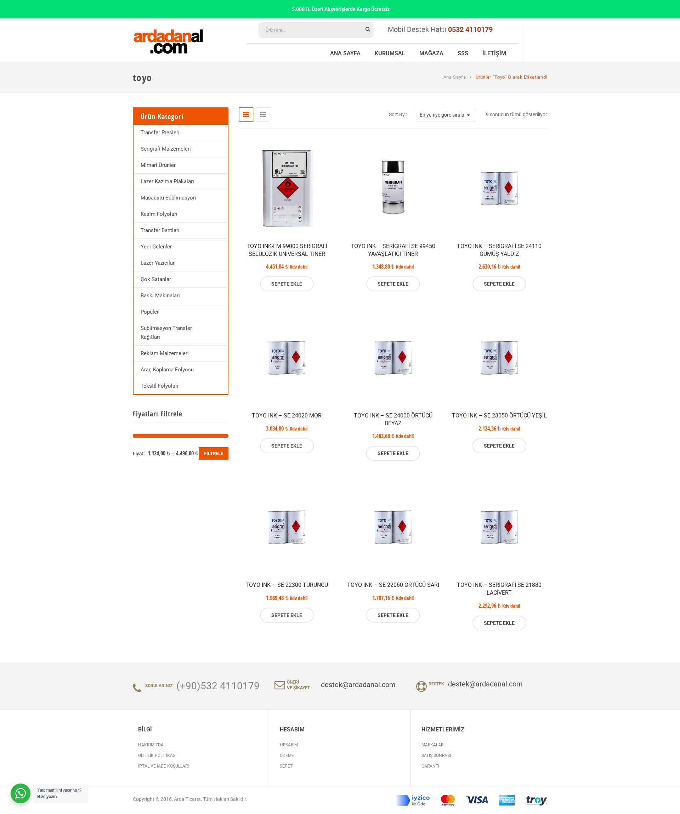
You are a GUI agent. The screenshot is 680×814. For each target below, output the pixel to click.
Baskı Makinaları (160, 295)
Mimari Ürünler (158, 165)
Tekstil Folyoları (159, 386)
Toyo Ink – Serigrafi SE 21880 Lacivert (499, 589)
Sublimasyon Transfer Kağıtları (166, 332)
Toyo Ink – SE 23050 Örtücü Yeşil (499, 415)
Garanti (430, 766)
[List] (263, 114)
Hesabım (289, 744)
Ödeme (287, 755)
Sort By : (398, 114)
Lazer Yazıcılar (158, 263)
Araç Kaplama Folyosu (167, 369)
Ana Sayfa (454, 77)
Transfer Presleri (160, 132)
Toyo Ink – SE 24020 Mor (287, 415)
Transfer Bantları (160, 230)
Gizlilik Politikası (157, 755)
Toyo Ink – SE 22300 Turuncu (286, 585)
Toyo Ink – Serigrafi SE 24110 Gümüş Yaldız (499, 250)
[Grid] (246, 114)
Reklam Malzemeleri (165, 353)
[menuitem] (345, 52)
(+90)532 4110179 (218, 686)
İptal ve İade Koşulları (163, 766)
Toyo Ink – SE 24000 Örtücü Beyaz (393, 419)
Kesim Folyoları (159, 214)
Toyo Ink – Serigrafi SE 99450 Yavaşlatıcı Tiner (393, 250)
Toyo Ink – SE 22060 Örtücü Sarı (393, 585)
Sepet (286, 766)
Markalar (432, 744)
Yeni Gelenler (156, 246)
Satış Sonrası (436, 755)
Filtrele (213, 453)
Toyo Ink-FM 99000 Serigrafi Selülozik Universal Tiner (286, 250)
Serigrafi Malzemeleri (166, 149)
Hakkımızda (151, 744)
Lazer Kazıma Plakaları (167, 181)
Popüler (150, 312)
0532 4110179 (470, 29)
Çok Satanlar (156, 279)
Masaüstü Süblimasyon (168, 198)
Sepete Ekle (286, 284)
